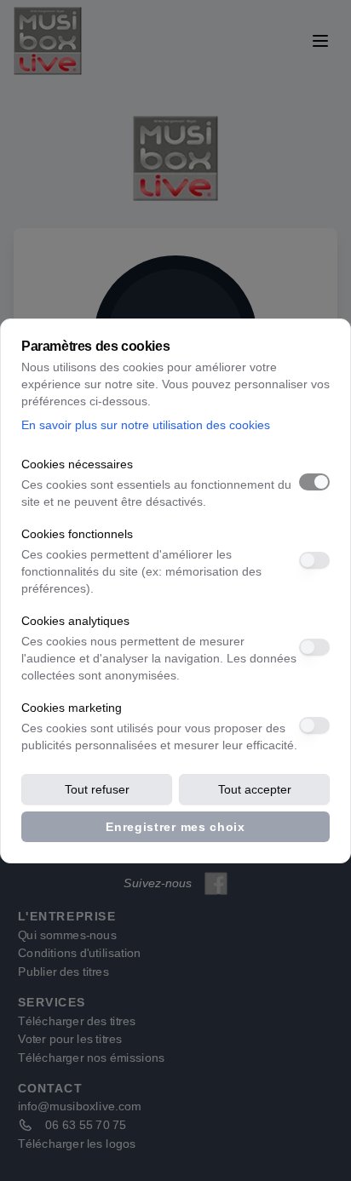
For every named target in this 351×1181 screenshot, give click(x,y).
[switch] (314, 481)
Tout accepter (254, 789)
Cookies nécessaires (77, 464)
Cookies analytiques (75, 621)
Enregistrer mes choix (175, 827)
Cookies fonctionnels (77, 534)
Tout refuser (97, 789)
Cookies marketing (71, 707)
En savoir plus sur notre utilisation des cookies (145, 425)
